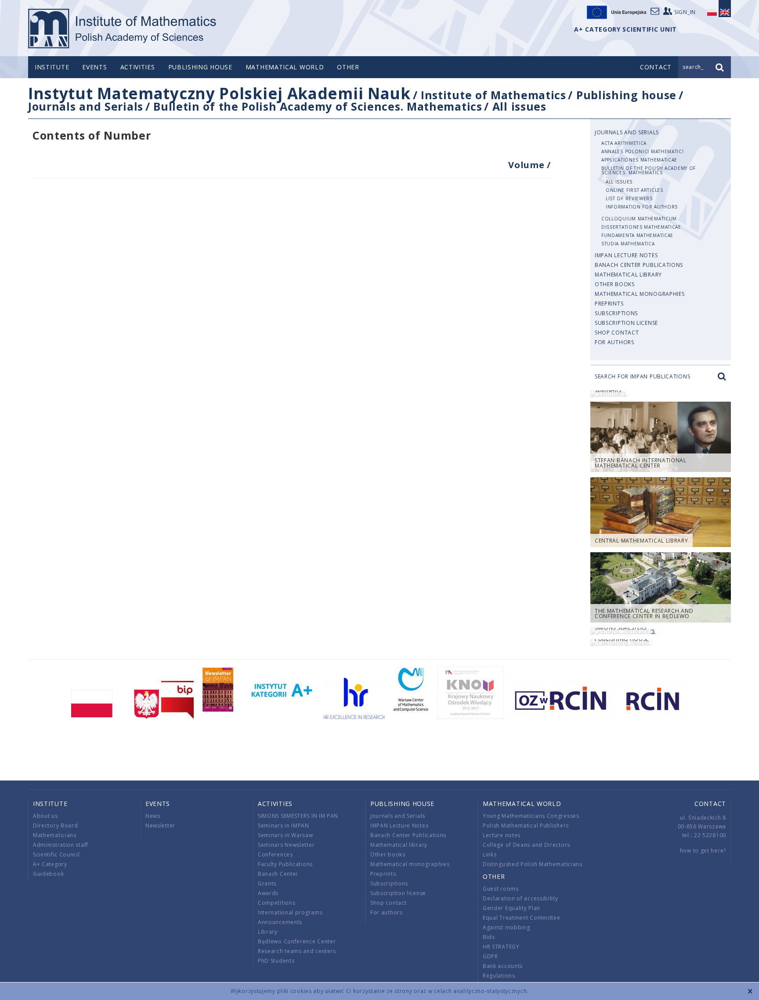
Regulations (499, 975)
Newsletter (160, 825)
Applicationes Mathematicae (639, 160)
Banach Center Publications (639, 265)
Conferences (275, 854)
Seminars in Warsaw (285, 835)
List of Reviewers (629, 198)
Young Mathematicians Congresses (531, 816)
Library (268, 931)
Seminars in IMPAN (283, 825)
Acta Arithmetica (624, 143)
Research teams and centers (297, 951)
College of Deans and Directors (526, 845)
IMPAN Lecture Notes (626, 255)
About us (45, 816)
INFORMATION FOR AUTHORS (642, 207)
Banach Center (278, 874)
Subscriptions (616, 313)
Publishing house (200, 67)
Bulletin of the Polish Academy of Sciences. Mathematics (317, 106)
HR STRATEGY (501, 946)
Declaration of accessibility (520, 898)
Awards (268, 893)
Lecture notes (501, 835)
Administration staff (60, 845)
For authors (614, 342)
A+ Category (50, 864)
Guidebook (48, 874)
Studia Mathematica (628, 244)
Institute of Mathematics (493, 94)
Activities (137, 67)
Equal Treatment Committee (521, 917)
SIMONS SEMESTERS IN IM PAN (298, 816)
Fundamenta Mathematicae (637, 235)
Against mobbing (506, 927)
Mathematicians (54, 835)
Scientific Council (56, 854)
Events (94, 67)
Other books (615, 284)
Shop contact (617, 332)
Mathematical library (628, 274)
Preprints (609, 303)
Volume (527, 165)
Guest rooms (501, 888)
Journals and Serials (85, 106)
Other (348, 67)
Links (490, 854)
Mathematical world (285, 67)
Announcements (280, 922)
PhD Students (276, 960)
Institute (52, 67)
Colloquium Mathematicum (639, 219)
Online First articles (634, 190)
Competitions (276, 902)
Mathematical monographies (640, 294)
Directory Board (55, 825)
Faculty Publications (285, 864)
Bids (489, 937)
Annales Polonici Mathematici (642, 151)
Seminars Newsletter (286, 845)
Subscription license (626, 323)
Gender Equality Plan (511, 908)
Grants (267, 883)
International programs (290, 912)
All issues (519, 106)
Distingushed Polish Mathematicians (532, 864)
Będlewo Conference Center (297, 941)
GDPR (490, 956)
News (152, 816)
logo (122, 28)
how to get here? (703, 850)
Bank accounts (503, 966)
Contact (710, 803)
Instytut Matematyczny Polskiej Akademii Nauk (219, 93)
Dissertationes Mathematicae (641, 227)
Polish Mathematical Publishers (526, 825)
